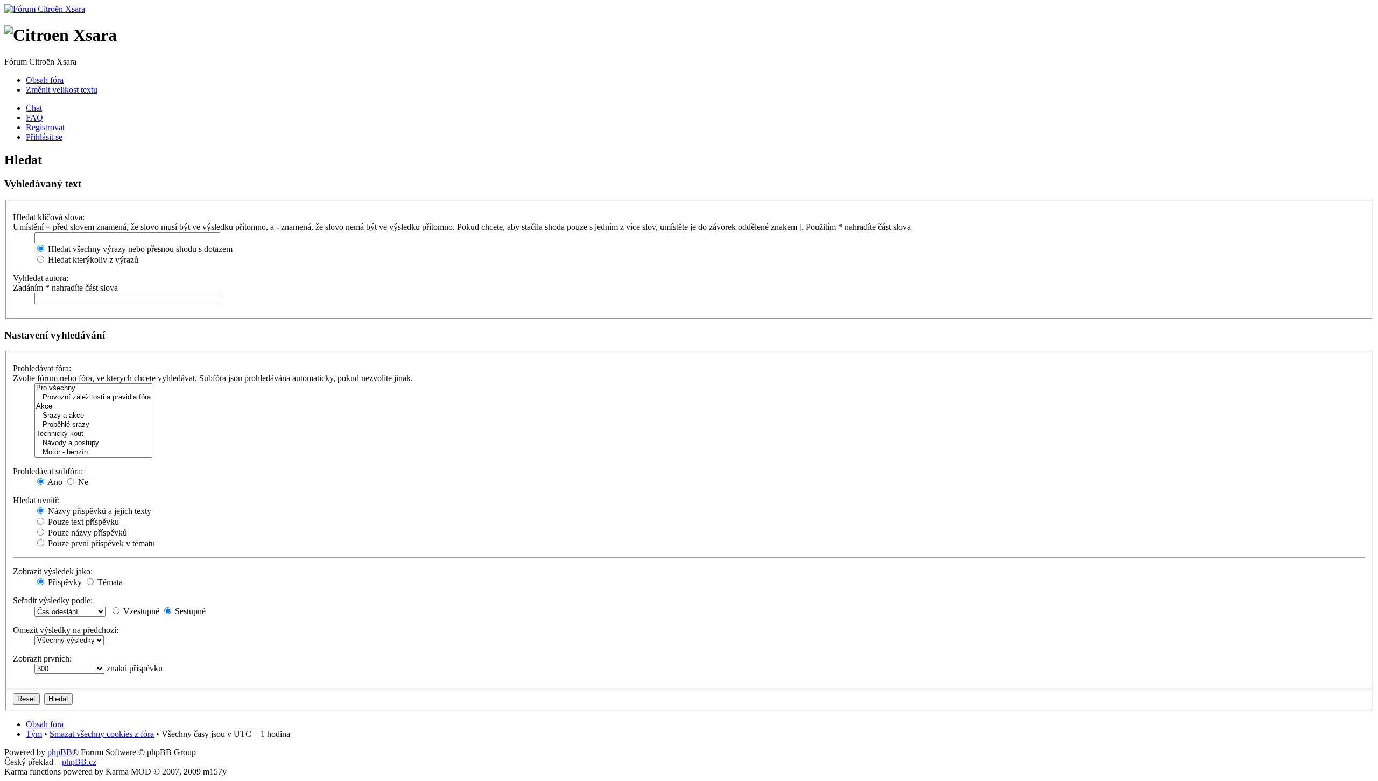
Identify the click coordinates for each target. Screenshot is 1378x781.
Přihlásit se (44, 137)
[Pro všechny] (93, 388)
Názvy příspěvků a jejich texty (98, 511)
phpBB (59, 752)
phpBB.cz (79, 761)
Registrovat (45, 127)
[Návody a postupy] (93, 443)
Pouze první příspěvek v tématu (100, 543)
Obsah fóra (45, 80)
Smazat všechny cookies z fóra (102, 733)
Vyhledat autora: (40, 278)
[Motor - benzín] (93, 452)
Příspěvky (64, 582)
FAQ (34, 117)
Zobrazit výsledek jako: (53, 571)
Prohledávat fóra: (42, 368)
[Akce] (93, 406)
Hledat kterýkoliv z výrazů (92, 259)
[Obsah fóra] (44, 8)
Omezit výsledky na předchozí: (65, 630)
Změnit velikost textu (61, 89)
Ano (54, 482)
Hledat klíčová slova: (49, 217)
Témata (109, 582)
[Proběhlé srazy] (93, 425)
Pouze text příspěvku (82, 521)
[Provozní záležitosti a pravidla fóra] (93, 397)
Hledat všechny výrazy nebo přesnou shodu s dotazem (139, 249)
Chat (34, 107)
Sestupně (189, 611)
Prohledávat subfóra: (48, 471)
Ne (82, 482)
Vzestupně (140, 611)
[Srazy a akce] (93, 415)
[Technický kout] (93, 434)
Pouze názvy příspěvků (86, 532)
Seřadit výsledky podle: (53, 600)
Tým (34, 733)
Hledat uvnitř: (36, 500)
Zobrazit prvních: (42, 658)
